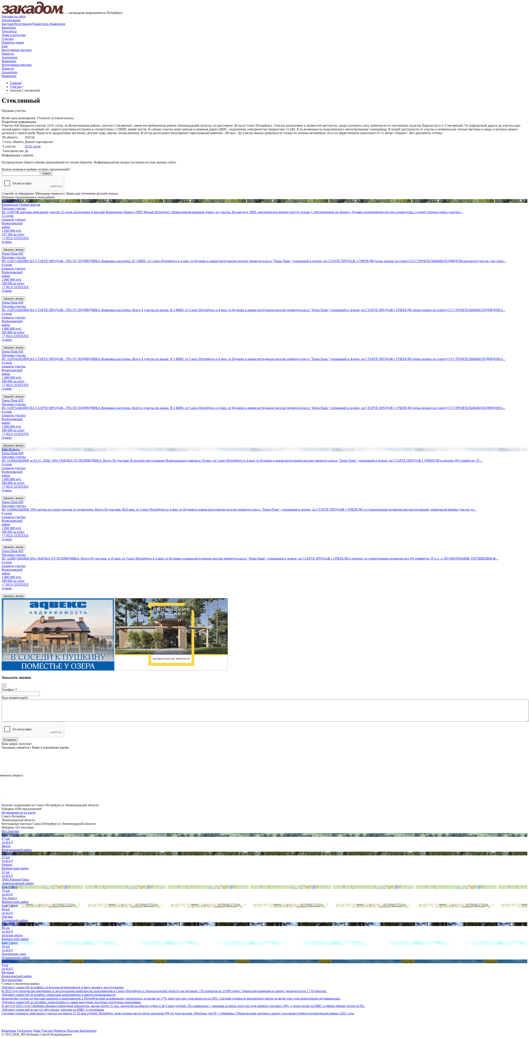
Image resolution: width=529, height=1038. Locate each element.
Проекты (60, 1030)
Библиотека (88, 1030)
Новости (8, 53)
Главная (15, 83)
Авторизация (11, 20)
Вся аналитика (12, 980)
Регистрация (17, 24)
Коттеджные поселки (17, 50)
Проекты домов (13, 42)
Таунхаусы (9, 31)
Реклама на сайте (14, 16)
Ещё (5, 46)
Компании (9, 61)
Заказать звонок (13, 249)
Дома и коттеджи (14, 35)
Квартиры (9, 27)
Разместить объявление (48, 24)
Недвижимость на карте (19, 812)
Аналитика (9, 57)
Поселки (73, 1030)
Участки (7, 38)
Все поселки (10, 831)
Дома (36, 1030)
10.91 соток (33, 146)
